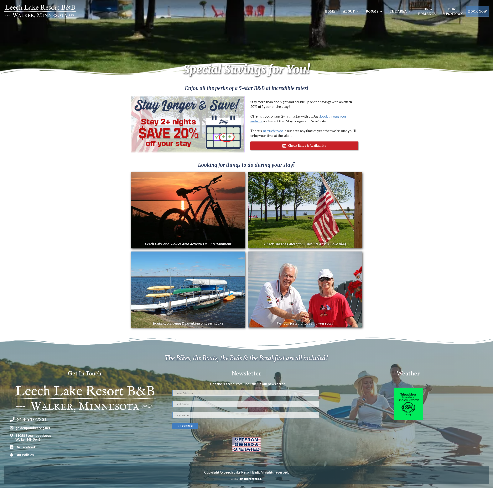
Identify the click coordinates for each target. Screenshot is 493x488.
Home (330, 11)
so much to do (272, 131)
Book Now (477, 11)
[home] (40, 11)
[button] (350, 11)
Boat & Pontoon (452, 11)
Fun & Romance (427, 11)
